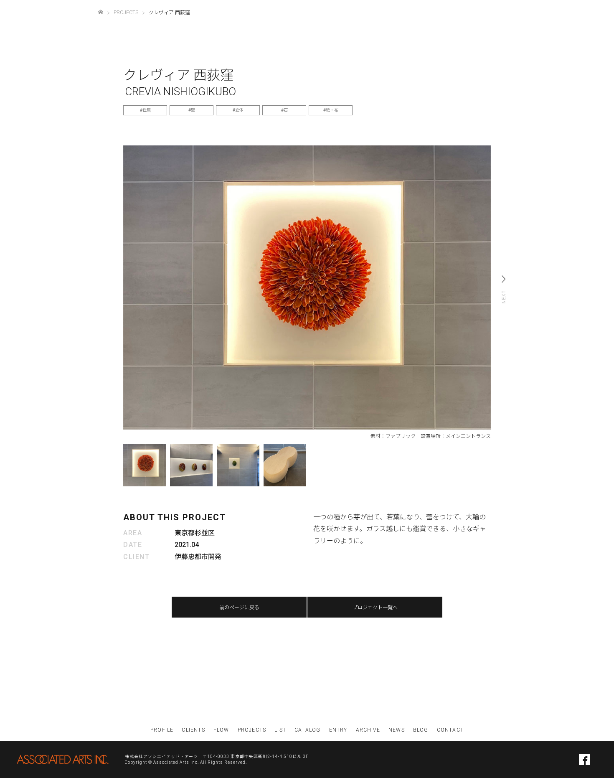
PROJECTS (252, 730)
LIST (280, 730)
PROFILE (161, 730)
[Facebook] (584, 759)
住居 (146, 110)
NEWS (396, 730)
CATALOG (307, 730)
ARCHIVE (368, 730)
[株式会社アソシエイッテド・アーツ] (62, 759)
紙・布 (332, 110)
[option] (307, 287)
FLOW (221, 730)
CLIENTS (193, 730)
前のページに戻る (239, 607)
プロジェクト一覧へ (375, 607)
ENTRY (338, 730)
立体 (239, 110)
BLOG (421, 730)
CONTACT (450, 730)
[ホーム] (100, 12)
